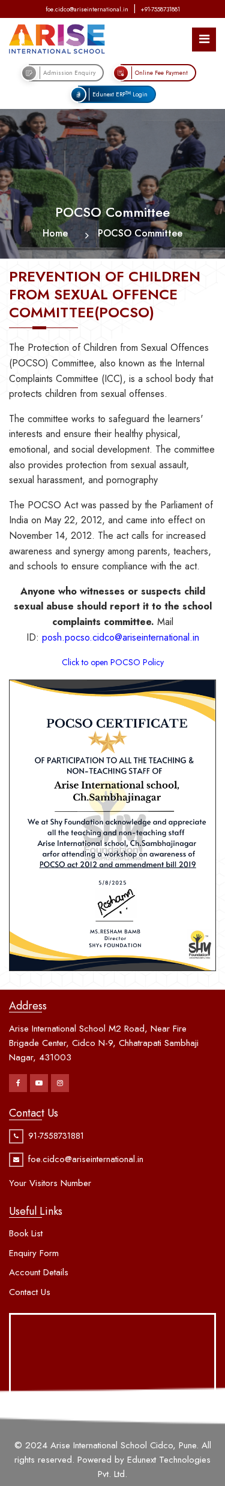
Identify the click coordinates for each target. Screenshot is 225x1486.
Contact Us (29, 1292)
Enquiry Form (34, 1253)
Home (55, 233)
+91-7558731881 (160, 9)
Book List (26, 1233)
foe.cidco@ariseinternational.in (87, 9)
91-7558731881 (56, 1136)
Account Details (38, 1272)
